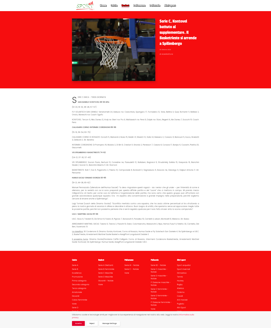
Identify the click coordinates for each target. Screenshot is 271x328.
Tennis (180, 277)
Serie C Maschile (105, 273)
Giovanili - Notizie (105, 280)
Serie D (75, 307)
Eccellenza (76, 273)
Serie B (75, 269)
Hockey (180, 280)
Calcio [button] (114, 5)
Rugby (180, 284)
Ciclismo (181, 292)
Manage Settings (109, 323)
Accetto (78, 323)
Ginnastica (181, 273)
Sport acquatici (184, 265)
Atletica (180, 288)
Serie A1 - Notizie (131, 265)
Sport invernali (183, 269)
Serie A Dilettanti (105, 265)
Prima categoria (79, 280)
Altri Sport (181, 307)
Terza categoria (79, 288)
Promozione (77, 277)
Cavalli (180, 296)
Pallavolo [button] (155, 5)
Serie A (75, 265)
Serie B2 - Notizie (158, 265)
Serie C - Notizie (131, 269)
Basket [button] (125, 5)
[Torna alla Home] (84, 5)
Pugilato (180, 303)
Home (103, 5)
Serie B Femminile (106, 269)
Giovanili (75, 296)
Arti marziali (182, 300)
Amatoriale (77, 292)
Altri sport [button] (170, 5)
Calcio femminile (79, 300)
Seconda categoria (80, 284)
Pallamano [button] (139, 5)
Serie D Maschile (105, 277)
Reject (92, 323)
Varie (74, 303)
